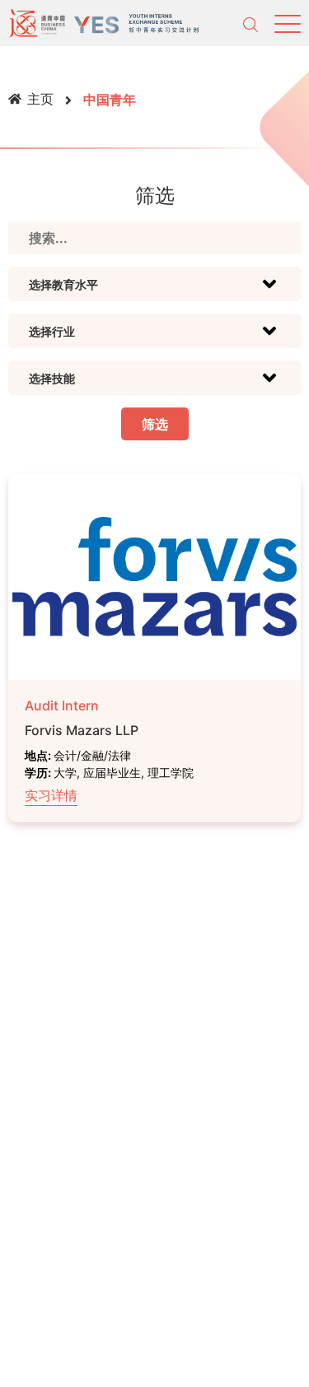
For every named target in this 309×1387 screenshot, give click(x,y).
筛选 (155, 424)
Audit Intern (62, 705)
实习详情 (51, 795)
